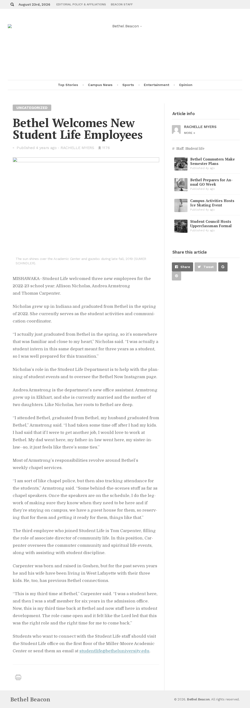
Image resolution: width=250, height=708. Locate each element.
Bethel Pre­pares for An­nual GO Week (211, 182)
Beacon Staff (122, 4)
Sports (128, 85)
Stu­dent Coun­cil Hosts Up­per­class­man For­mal (211, 223)
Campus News (100, 85)
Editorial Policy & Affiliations (81, 4)
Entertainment (156, 85)
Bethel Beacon (30, 699)
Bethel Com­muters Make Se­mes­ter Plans (212, 161)
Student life (194, 148)
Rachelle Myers (77, 147)
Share (185, 267)
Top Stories (68, 85)
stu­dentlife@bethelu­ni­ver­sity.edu (114, 651)
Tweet (208, 267)
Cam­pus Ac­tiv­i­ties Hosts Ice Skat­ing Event (212, 202)
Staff (180, 148)
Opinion (185, 85)
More (189, 133)
